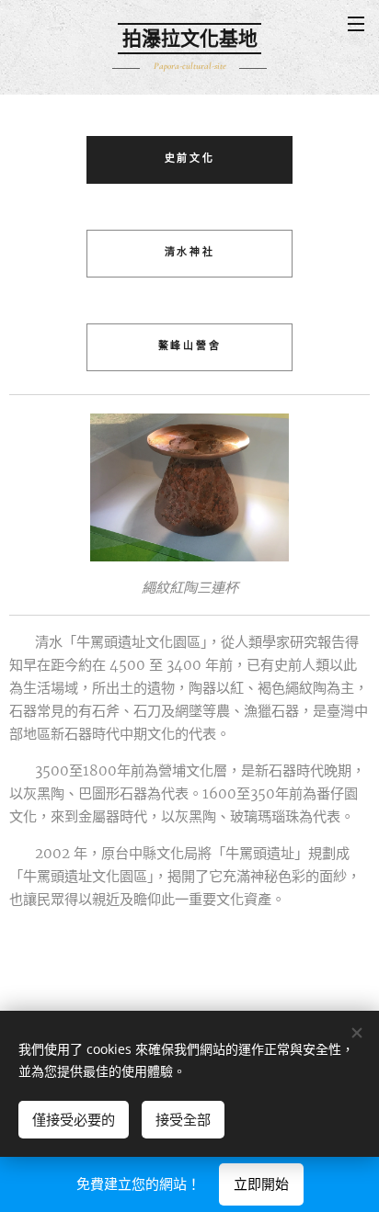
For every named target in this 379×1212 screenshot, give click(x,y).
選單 (356, 23)
